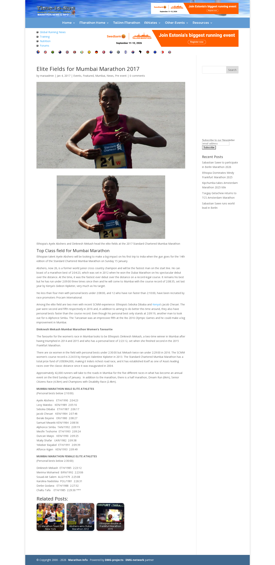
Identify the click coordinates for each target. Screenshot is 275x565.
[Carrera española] (89, 52)
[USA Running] (45, 52)
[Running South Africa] (52, 52)
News (110, 75)
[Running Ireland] (81, 52)
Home (67, 23)
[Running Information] (37, 52)
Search (232, 70)
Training (45, 36)
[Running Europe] (155, 52)
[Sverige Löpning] (118, 52)
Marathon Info (78, 560)
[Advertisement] (225, 111)
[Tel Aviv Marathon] (125, 52)
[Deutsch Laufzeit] (96, 52)
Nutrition (45, 41)
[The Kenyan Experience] (147, 52)
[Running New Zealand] (60, 52)
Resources (201, 23)
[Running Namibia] (169, 52)
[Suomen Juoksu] (111, 52)
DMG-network (135, 560)
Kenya (156, 304)
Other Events (175, 23)
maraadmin (47, 75)
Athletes (150, 23)
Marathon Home (92, 23)
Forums (44, 45)
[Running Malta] (162, 52)
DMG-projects (114, 560)
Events (77, 75)
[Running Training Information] (37, 45)
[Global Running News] (37, 32)
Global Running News (53, 32)
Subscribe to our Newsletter (218, 140)
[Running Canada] (74, 52)
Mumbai (100, 75)
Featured (88, 75)
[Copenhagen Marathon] (103, 52)
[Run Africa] (140, 52)
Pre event (121, 75)
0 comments (137, 75)
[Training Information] (37, 36)
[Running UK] (67, 52)
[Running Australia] (133, 52)
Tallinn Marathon (126, 23)
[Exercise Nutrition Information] (37, 41)
